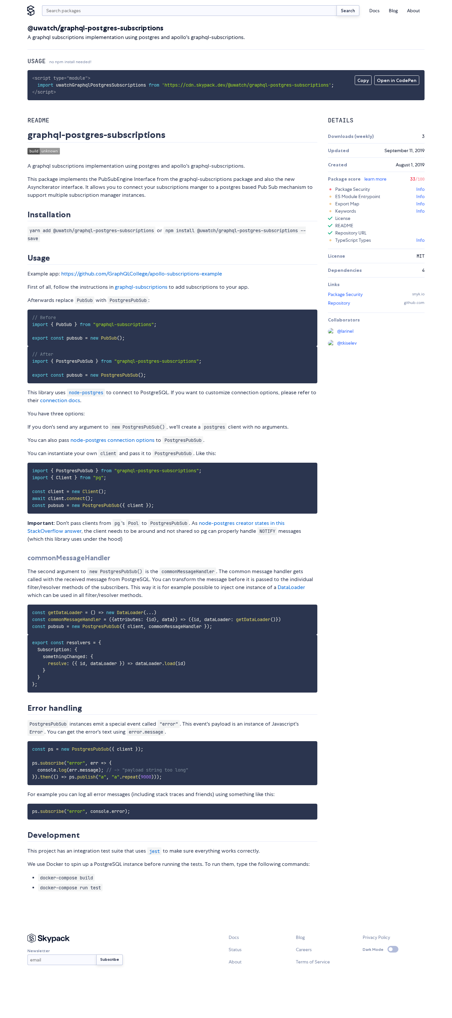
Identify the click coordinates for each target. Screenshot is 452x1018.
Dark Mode (373, 949)
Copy (363, 80)
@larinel (345, 331)
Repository (339, 303)
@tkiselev (347, 343)
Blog (393, 11)
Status (235, 950)
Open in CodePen (397, 80)
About (413, 11)
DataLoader (291, 587)
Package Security (345, 294)
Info (420, 189)
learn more (375, 179)
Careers (304, 950)
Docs (374, 11)
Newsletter (38, 950)
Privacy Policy (376, 937)
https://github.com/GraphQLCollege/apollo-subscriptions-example (141, 273)
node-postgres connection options (112, 440)
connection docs (60, 400)
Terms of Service (313, 962)
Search (348, 10)
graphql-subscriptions (141, 286)
